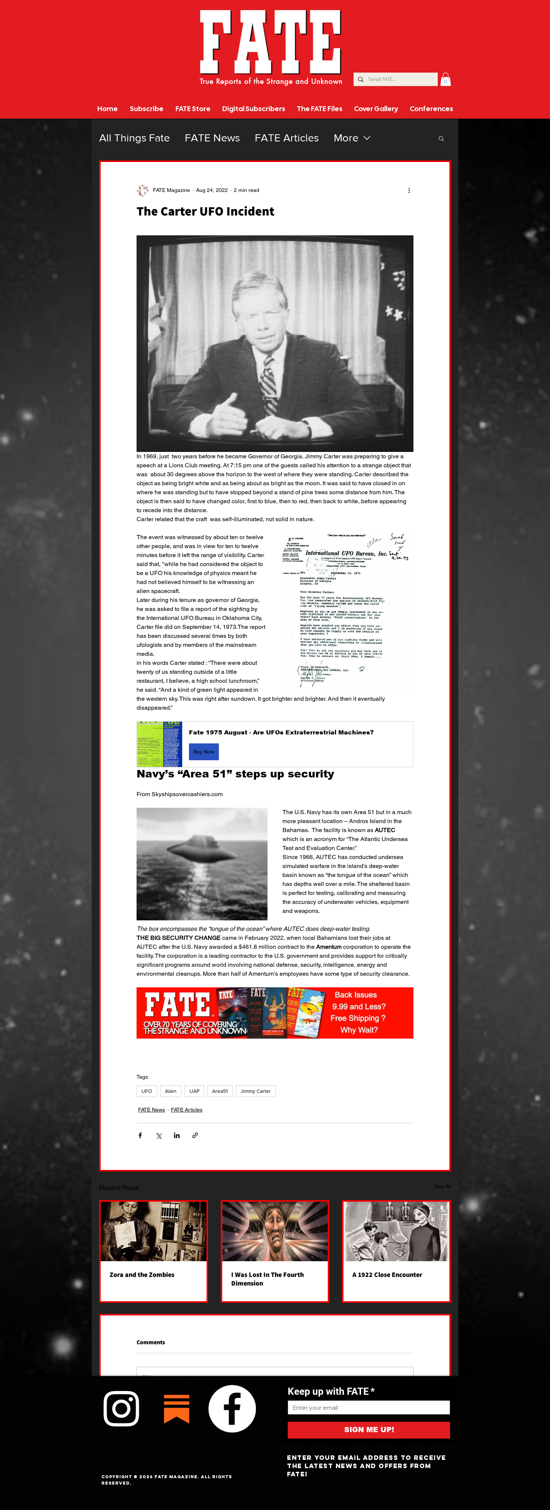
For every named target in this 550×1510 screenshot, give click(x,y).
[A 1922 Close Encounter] (396, 1231)
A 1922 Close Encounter (387, 1274)
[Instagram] (121, 1409)
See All (442, 1186)
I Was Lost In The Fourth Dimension (267, 1278)
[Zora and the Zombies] (154, 1231)
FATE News (212, 138)
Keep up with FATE (331, 1391)
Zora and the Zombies (142, 1274)
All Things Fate (134, 138)
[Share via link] (195, 1135)
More (346, 138)
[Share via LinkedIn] (176, 1135)
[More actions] (408, 190)
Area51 (220, 1091)
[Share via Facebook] (140, 1135)
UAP (194, 1091)
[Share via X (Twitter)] (158, 1135)
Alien (171, 1091)
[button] (445, 79)
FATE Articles (287, 138)
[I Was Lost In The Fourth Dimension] (275, 1231)
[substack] (177, 1409)
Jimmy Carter (256, 1091)
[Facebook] (232, 1409)
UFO (146, 1091)
